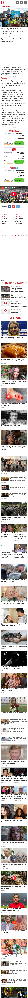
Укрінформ (4, 78)
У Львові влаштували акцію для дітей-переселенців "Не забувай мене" (7, 222)
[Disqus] (14, 259)
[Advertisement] (14, 155)
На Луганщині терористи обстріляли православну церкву (19, 222)
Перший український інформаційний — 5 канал (2, 2)
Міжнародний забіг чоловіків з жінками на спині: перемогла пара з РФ (19, 305)
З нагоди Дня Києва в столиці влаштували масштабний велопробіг (18, 290)
